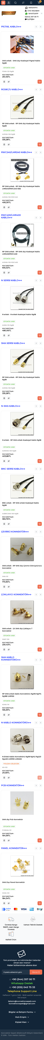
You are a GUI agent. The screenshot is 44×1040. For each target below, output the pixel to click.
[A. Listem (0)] (31, 2)
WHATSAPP (33, 14)
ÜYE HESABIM (33, 11)
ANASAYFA (32, 8)
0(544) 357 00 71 (31, 17)
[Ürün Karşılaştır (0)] (23, 2)
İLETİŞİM (30, 19)
